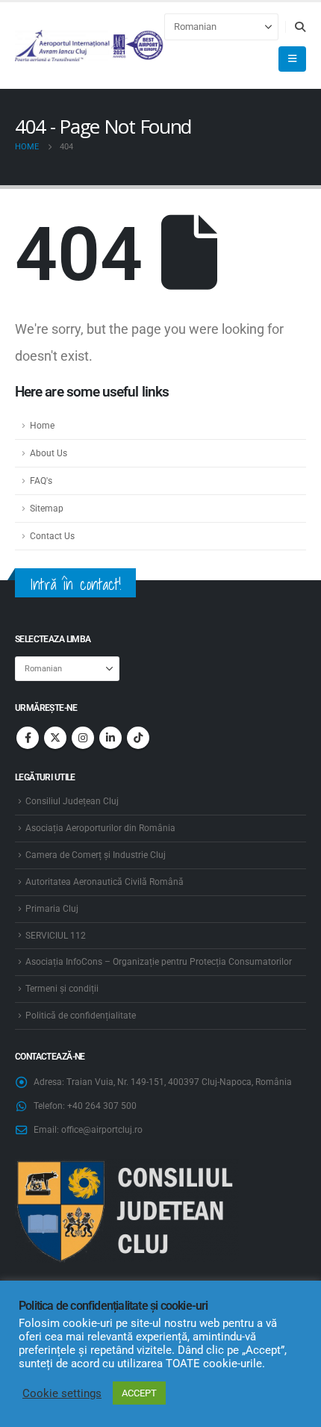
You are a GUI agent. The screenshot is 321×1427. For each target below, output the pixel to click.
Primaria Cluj (51, 909)
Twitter (55, 738)
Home (42, 425)
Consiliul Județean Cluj (72, 801)
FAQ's (41, 481)
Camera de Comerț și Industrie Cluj (95, 855)
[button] (299, 27)
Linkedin (110, 738)
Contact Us (52, 536)
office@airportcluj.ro (102, 1130)
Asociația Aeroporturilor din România (100, 828)
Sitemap (46, 508)
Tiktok (138, 738)
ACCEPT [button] (139, 1393)
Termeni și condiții (62, 988)
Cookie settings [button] (62, 1393)
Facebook (27, 738)
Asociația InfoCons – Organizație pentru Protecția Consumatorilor (158, 962)
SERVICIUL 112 (55, 935)
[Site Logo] (89, 46)
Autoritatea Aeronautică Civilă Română (104, 882)
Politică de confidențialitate (80, 1015)
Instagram (83, 738)
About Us (48, 453)
